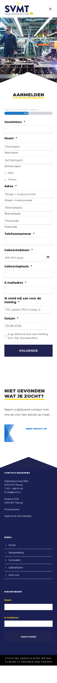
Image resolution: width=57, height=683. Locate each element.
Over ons (13, 575)
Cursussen (14, 560)
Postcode (11, 226)
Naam (10, 138)
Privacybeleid (11, 509)
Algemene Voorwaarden (18, 516)
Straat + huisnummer (19, 200)
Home (12, 545)
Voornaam (11, 152)
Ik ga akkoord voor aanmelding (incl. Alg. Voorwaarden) (28, 335)
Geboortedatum (18, 250)
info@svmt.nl (13, 492)
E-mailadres (15, 283)
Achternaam (13, 166)
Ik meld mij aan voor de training (22, 300)
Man (11, 172)
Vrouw (12, 179)
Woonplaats (13, 213)
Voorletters (14, 122)
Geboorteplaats (18, 266)
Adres (10, 186)
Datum (11, 318)
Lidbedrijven (15, 567)
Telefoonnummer (19, 234)
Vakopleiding (16, 552)
